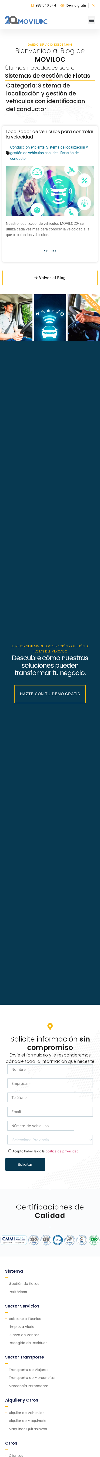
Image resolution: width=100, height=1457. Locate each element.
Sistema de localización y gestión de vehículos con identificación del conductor (49, 153)
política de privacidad (62, 1151)
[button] (91, 20)
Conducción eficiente (27, 147)
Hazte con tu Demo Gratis (50, 694)
